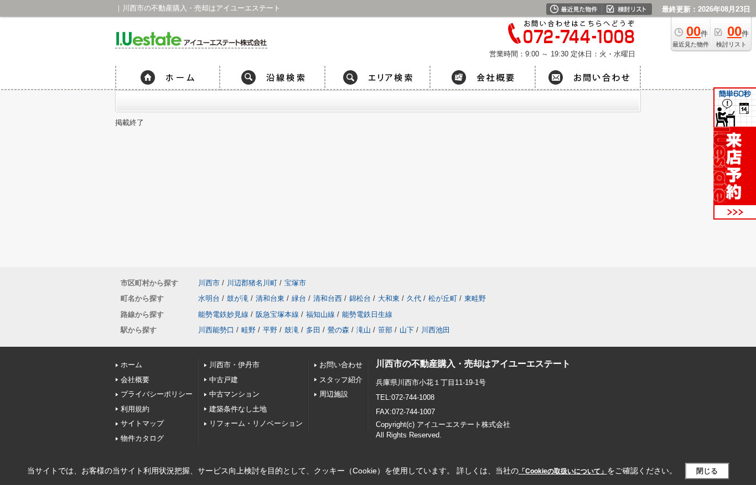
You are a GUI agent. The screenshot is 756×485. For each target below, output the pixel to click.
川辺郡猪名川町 (252, 283)
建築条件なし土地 (238, 409)
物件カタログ (142, 438)
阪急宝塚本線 (277, 314)
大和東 (389, 298)
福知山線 (320, 314)
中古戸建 (223, 380)
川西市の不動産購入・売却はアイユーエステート (473, 363)
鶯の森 (338, 330)
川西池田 (435, 330)
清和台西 (327, 298)
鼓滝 (291, 330)
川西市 (209, 283)
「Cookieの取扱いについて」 (563, 471)
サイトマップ (142, 423)
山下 (407, 330)
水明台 (209, 298)
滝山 (363, 330)
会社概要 (135, 380)
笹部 (385, 330)
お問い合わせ (341, 365)
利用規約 (135, 409)
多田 (313, 330)
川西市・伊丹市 (234, 365)
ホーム (131, 365)
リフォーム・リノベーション (256, 423)
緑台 (299, 298)
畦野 (248, 330)
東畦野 (475, 298)
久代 (414, 298)
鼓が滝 (237, 298)
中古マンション (234, 394)
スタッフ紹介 (341, 380)
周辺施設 (333, 394)
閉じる (707, 471)
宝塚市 (295, 283)
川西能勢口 (216, 330)
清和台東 (270, 298)
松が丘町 (442, 298)
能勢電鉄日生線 (367, 314)
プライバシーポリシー (157, 394)
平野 (270, 330)
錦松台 (360, 298)
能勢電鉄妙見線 (223, 314)
